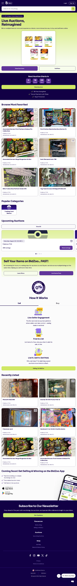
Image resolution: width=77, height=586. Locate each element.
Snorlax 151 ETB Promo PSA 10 (50, 399)
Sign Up (72, 3)
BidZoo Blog (38, 525)
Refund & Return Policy (38, 547)
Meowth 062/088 (9, 399)
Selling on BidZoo (38, 527)
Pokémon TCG (7, 244)
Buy (57, 303)
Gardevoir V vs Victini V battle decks (52, 429)
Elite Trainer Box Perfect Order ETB (14, 189)
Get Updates (38, 515)
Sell (19, 303)
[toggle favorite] (35, 110)
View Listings (66, 248)
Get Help (38, 544)
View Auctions (19, 68)
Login (65, 3)
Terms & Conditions (38, 564)
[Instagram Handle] (35, 555)
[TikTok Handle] (46, 555)
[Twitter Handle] (43, 555)
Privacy (38, 561)
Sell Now (57, 68)
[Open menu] (3, 3)
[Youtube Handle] (38, 555)
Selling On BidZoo (38, 368)
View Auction (38, 87)
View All (38, 226)
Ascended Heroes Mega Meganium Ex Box (17, 159)
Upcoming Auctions (38, 536)
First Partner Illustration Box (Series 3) (53, 129)
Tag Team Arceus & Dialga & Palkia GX (53, 189)
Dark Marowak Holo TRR (48, 159)
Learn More (20, 273)
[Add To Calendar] (71, 241)
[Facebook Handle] (30, 555)
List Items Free (56, 273)
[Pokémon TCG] (38, 234)
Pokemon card (8, 429)
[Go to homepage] (8, 3)
